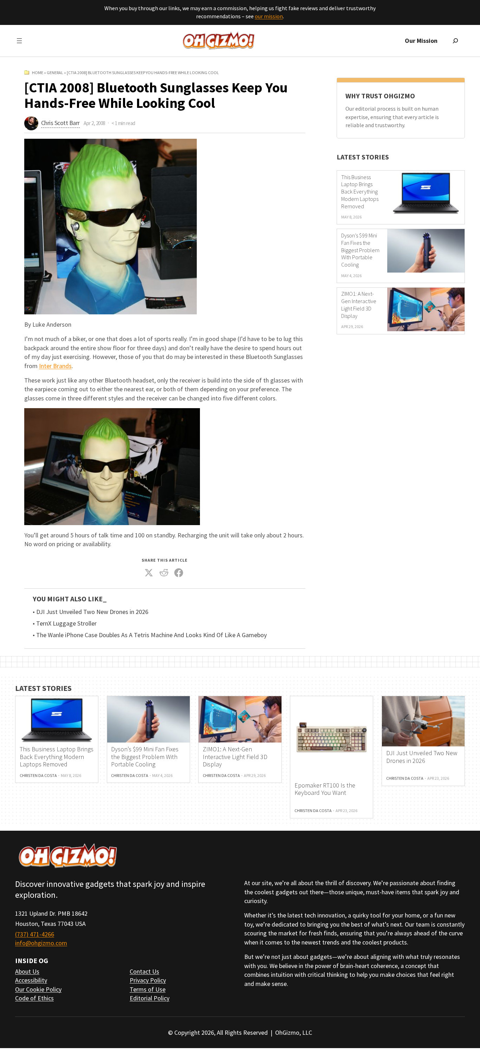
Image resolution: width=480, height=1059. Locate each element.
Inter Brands (55, 366)
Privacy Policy (148, 980)
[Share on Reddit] (164, 572)
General (55, 72)
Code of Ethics (34, 998)
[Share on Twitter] (149, 572)
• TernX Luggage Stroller (65, 623)
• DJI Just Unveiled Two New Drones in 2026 (90, 612)
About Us (27, 971)
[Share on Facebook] (179, 572)
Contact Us (144, 971)
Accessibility (31, 980)
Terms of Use (148, 989)
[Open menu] (19, 41)
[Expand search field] (455, 41)
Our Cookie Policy (38, 989)
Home (37, 72)
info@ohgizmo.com (41, 943)
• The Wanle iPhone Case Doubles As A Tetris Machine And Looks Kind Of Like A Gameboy (150, 635)
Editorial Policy (149, 998)
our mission (269, 16)
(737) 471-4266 (34, 934)
